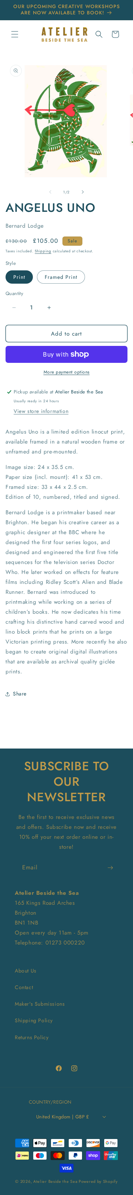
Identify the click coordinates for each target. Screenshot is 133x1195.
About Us (26, 970)
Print (19, 277)
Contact (24, 987)
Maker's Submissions (40, 1003)
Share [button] (20, 693)
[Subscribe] (110, 867)
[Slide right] (83, 192)
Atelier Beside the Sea (55, 1181)
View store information (41, 411)
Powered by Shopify (98, 1181)
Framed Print (61, 277)
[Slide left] (50, 192)
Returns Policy (31, 1037)
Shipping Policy (34, 1020)
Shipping (43, 251)
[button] (15, 34)
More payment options (67, 372)
